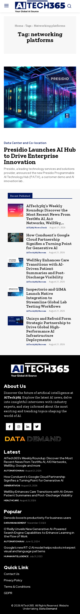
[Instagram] (18, 426)
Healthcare (11, 500)
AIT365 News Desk (36, 227)
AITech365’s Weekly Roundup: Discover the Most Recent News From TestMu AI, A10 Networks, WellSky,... (48, 214)
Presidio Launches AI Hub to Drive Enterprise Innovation (40, 156)
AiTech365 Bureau (36, 252)
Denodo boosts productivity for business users (37, 518)
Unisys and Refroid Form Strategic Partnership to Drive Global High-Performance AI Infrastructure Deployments (48, 329)
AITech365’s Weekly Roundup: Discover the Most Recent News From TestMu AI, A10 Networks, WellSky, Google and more (38, 462)
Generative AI (12, 485)
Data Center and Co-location (25, 143)
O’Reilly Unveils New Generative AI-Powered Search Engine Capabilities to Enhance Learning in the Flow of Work (39, 532)
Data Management (15, 522)
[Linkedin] (27, 426)
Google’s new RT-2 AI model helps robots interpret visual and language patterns (40, 549)
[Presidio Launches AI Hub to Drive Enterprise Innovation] (40, 97)
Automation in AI (14, 470)
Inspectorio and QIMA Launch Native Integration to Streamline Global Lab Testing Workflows (46, 298)
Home (19, 25)
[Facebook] (9, 426)
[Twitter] (37, 426)
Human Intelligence (16, 556)
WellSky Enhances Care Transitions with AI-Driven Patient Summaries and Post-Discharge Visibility (47, 268)
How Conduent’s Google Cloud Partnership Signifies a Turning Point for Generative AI (49, 241)
